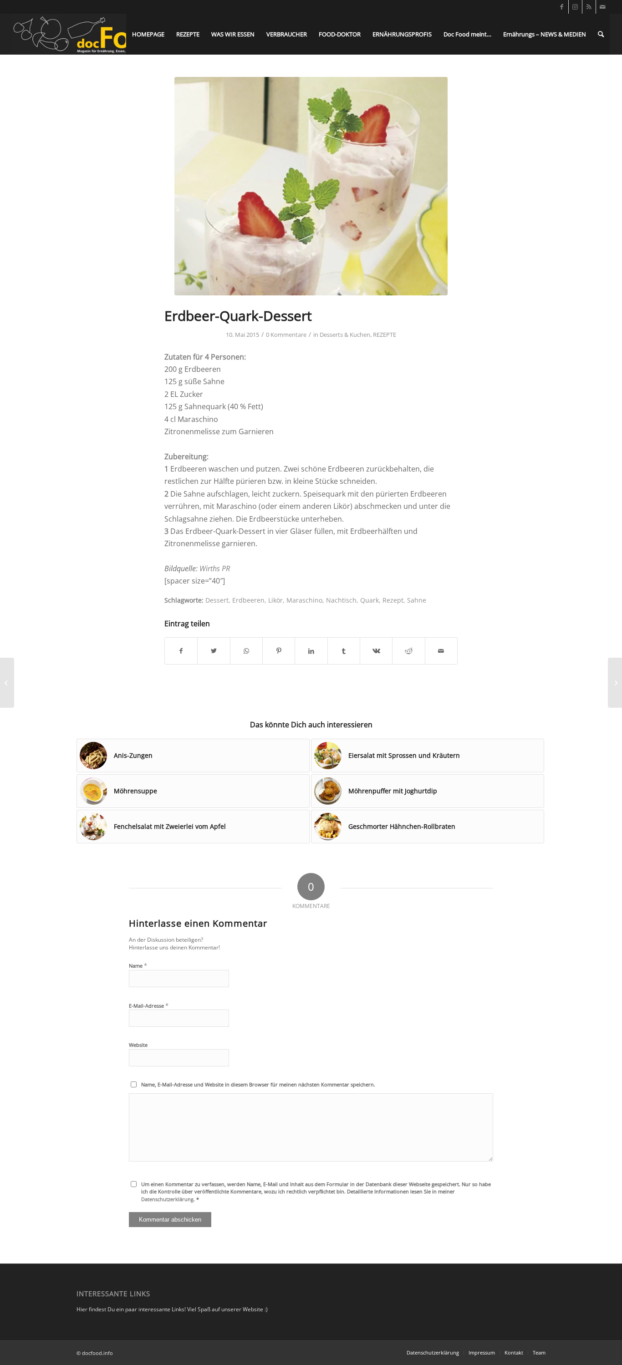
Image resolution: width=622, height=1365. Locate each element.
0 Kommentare (286, 334)
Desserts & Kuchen (345, 334)
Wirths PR (214, 568)
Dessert (217, 600)
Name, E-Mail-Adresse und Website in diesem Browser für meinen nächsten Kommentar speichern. (258, 1084)
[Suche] (601, 34)
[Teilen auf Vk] (376, 651)
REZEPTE (384, 334)
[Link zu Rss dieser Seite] (589, 7)
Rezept (392, 600)
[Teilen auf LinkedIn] (311, 651)
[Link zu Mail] (603, 7)
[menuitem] (148, 34)
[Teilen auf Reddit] (408, 651)
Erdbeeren (248, 600)
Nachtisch (341, 600)
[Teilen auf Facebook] (181, 651)
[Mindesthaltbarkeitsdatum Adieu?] (7, 683)
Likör (275, 600)
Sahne (416, 600)
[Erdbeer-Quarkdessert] (311, 186)
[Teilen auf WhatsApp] (246, 651)
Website (138, 1044)
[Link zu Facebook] (561, 7)
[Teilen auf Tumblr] (344, 651)
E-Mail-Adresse (148, 1005)
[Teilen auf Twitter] (213, 651)
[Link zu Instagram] (575, 7)
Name (138, 965)
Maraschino (304, 600)
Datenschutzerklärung (167, 1199)
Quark (369, 600)
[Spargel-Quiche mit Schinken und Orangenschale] (615, 683)
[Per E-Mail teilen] (441, 651)
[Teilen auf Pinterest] (279, 651)
